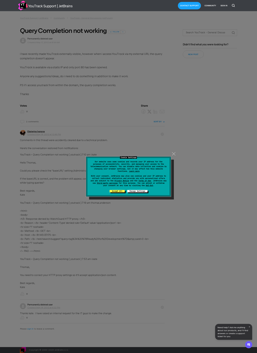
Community (210, 6)
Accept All (117, 191)
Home (23, 6)
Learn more (134, 171)
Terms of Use (144, 181)
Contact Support (189, 6)
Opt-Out (149, 185)
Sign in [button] (224, 6)
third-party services (107, 183)
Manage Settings (137, 191)
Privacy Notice (122, 181)
